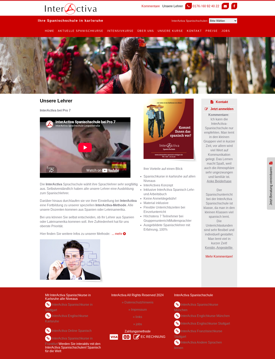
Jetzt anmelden (221, 109)
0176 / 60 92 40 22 (205, 6)
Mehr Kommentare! (219, 256)
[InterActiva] (64, 9)
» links (137, 317)
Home (49, 30)
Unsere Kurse (170, 30)
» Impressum (137, 309)
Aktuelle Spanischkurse (80, 30)
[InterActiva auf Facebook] (234, 6)
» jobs (137, 324)
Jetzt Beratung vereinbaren (271, 185)
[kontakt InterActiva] (225, 6)
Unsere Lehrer (172, 6)
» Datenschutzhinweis (137, 302)
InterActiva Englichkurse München (205, 316)
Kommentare (151, 6)
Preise (212, 30)
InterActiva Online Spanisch (71, 330)
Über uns (145, 30)
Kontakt (194, 30)
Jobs (225, 30)
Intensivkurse (120, 30)
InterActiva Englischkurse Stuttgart (205, 323)
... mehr (117, 233)
